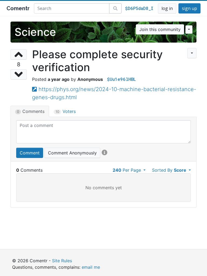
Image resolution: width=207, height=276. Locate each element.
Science (35, 32)
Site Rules (62, 260)
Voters (66, 111)
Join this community (160, 29)
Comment (30, 153)
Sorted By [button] (169, 170)
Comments (30, 111)
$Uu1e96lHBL (121, 79)
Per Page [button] (127, 170)
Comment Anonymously (72, 153)
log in (167, 8)
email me (91, 267)
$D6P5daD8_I (139, 8)
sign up (189, 8)
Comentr (18, 8)
